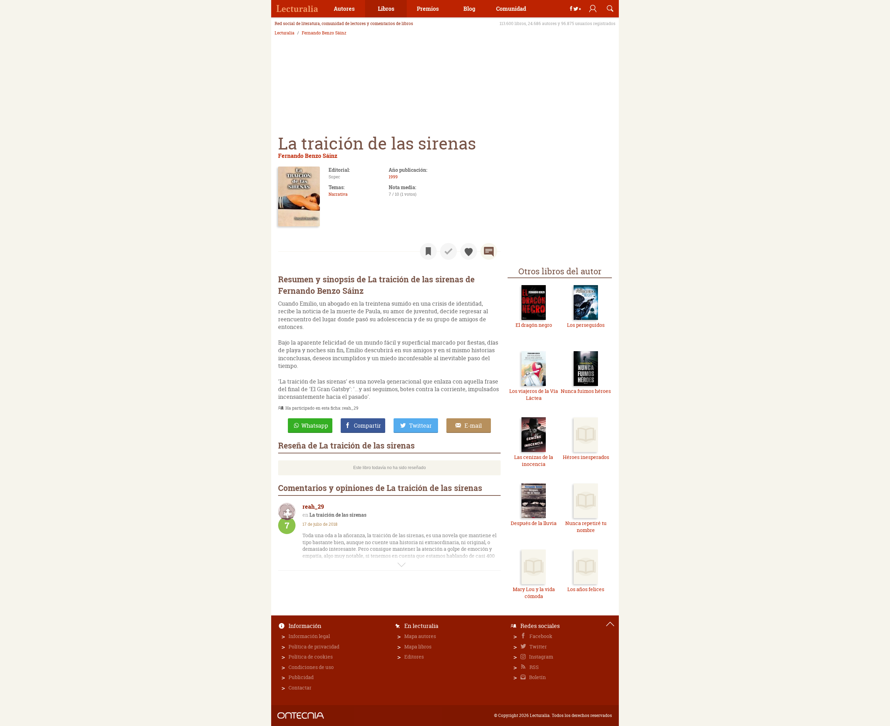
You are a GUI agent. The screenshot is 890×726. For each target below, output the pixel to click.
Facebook (540, 636)
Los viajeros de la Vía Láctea (533, 394)
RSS (533, 667)
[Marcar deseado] (468, 251)
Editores (414, 656)
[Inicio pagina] (610, 624)
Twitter (537, 646)
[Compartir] (575, 8)
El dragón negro (534, 325)
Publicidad (301, 677)
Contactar (300, 687)
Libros (386, 8)
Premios (428, 8)
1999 (393, 177)
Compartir (367, 425)
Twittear (420, 425)
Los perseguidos (586, 325)
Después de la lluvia (534, 523)
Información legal (309, 636)
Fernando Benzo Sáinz (324, 33)
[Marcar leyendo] (428, 251)
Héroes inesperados (586, 457)
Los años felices (585, 589)
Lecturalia (284, 33)
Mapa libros (417, 646)
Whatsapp (314, 425)
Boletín (537, 677)
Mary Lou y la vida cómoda (534, 592)
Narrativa (338, 194)
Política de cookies (311, 656)
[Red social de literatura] (297, 8)
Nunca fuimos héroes (586, 391)
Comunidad (511, 8)
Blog (469, 8)
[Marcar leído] (448, 251)
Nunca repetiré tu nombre (586, 526)
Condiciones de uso (311, 667)
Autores (344, 8)
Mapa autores (420, 636)
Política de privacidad (314, 646)
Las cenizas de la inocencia (533, 460)
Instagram (540, 656)
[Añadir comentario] (488, 251)
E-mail (473, 425)
